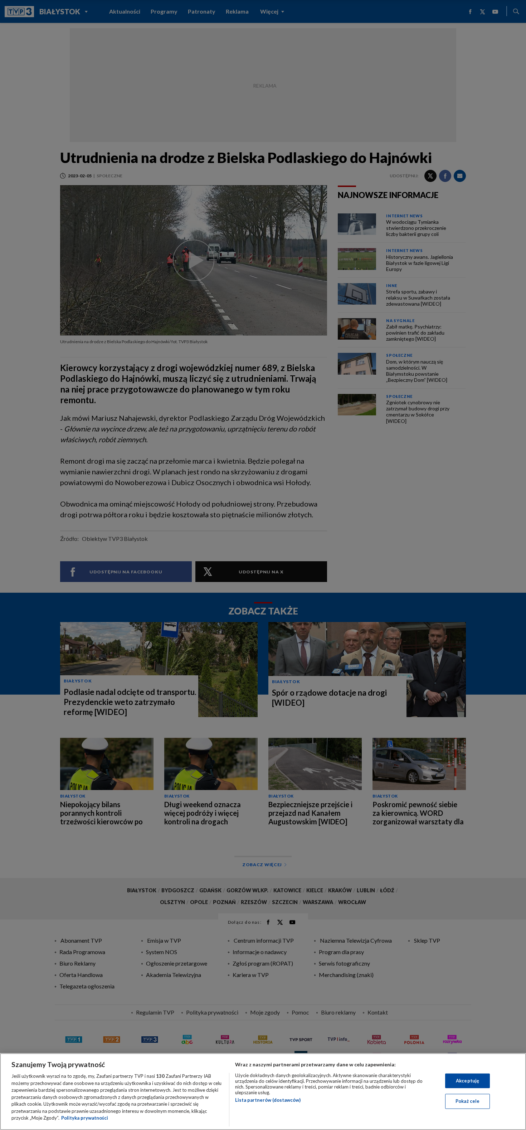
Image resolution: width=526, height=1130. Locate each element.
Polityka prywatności (84, 1118)
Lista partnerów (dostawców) (268, 1100)
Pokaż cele (467, 1101)
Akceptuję (467, 1081)
